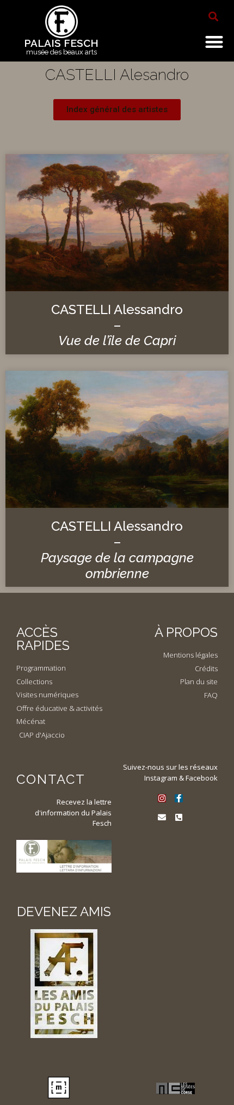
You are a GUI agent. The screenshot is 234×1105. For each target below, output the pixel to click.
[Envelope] (162, 817)
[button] (213, 16)
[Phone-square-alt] (179, 817)
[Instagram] (162, 798)
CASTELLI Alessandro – (117, 325)
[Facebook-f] (179, 798)
